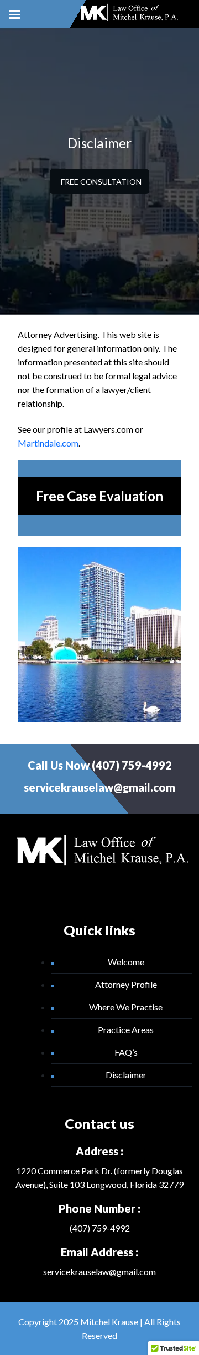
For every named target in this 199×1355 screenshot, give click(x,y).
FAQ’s (126, 1052)
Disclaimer (126, 1074)
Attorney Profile (126, 984)
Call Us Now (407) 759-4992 (100, 765)
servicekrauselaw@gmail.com (99, 787)
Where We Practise (126, 1007)
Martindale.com (48, 443)
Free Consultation (101, 181)
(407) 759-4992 (100, 1228)
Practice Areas (126, 1029)
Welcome (126, 961)
